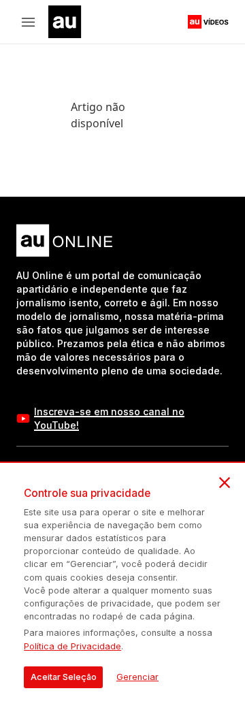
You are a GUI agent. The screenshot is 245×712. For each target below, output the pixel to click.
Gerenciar (137, 677)
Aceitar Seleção (64, 677)
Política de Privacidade (72, 646)
